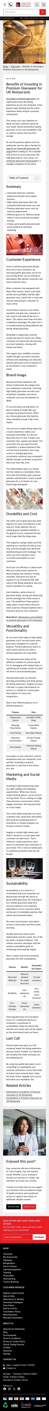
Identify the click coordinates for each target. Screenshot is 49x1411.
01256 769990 (10, 4)
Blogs (5, 67)
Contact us (11, 1368)
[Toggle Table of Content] (35, 178)
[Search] (42, 12)
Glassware (15, 67)
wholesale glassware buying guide (21, 161)
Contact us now (29, 1206)
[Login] (37, 5)
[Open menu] (5, 4)
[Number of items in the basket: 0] (43, 4)
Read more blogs (13, 1206)
